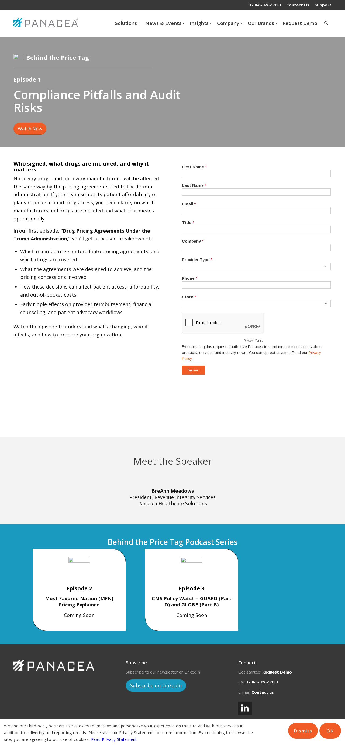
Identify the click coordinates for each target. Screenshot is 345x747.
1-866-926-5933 (265, 5)
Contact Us (297, 5)
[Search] (326, 23)
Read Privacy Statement (114, 739)
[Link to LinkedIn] (245, 708)
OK (330, 731)
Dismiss (303, 731)
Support (323, 5)
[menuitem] (298, 4)
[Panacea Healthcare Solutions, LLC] (47, 23)
